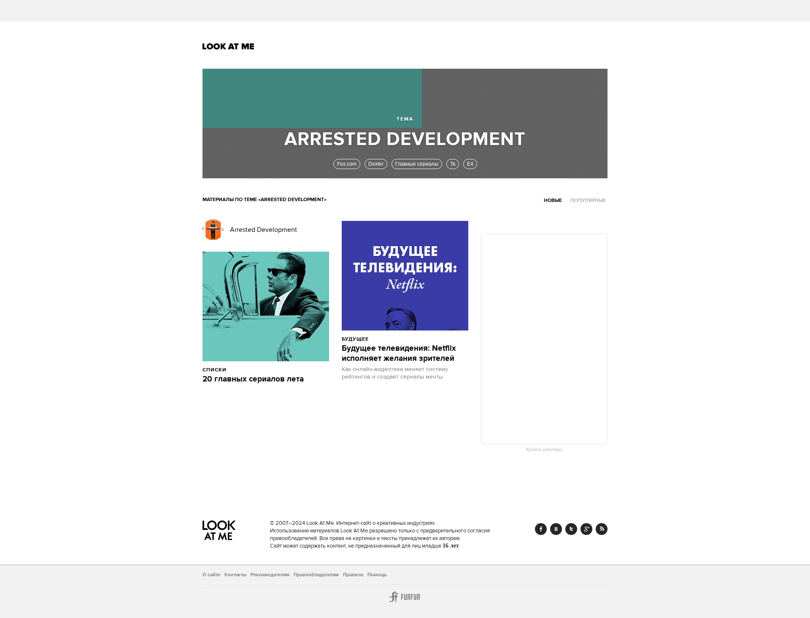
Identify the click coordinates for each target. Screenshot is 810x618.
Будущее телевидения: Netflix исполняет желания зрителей (399, 354)
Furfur (405, 596)
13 (268, 370)
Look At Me (228, 46)
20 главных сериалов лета (253, 379)
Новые (553, 200)
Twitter (571, 529)
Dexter (375, 164)
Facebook (541, 529)
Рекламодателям (270, 574)
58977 (246, 370)
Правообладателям (316, 574)
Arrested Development (263, 230)
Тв (452, 164)
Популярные (588, 200)
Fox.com (346, 164)
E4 (470, 164)
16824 (389, 339)
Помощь (377, 574)
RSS (602, 529)
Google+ (586, 529)
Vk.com (556, 529)
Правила (353, 574)
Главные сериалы (416, 164)
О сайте (211, 574)
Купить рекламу (544, 449)
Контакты (235, 574)
